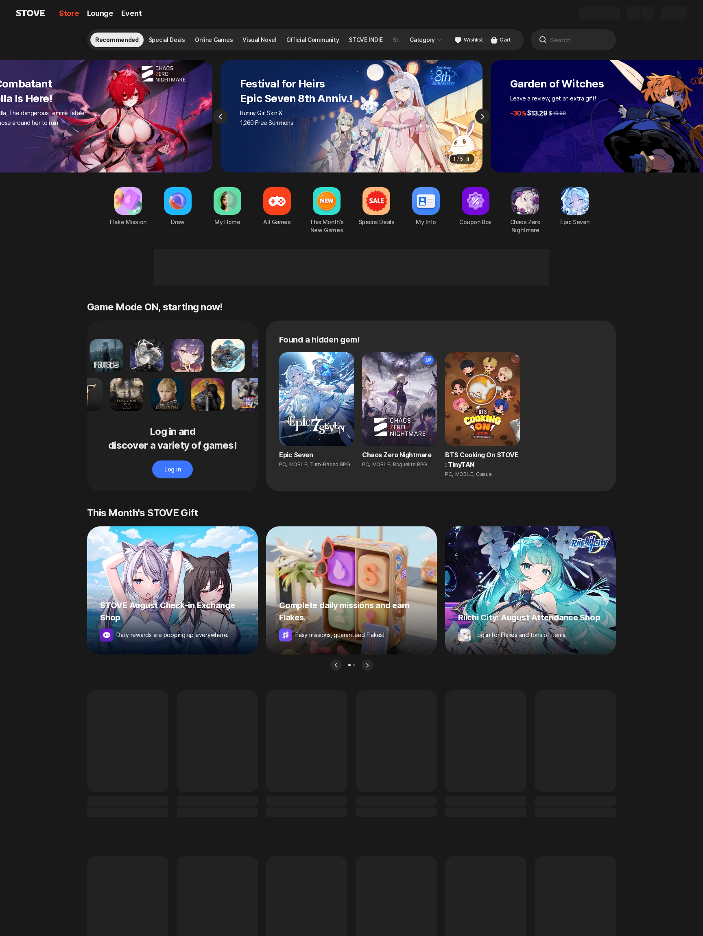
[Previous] (220, 116)
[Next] (482, 116)
